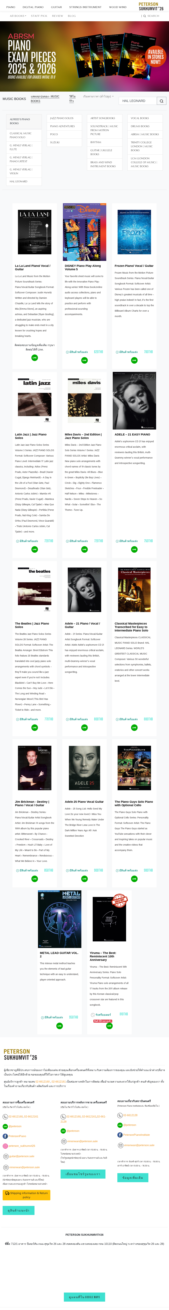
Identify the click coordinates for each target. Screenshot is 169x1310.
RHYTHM (95, 142)
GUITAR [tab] (56, 7)
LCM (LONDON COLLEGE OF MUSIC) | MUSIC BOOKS (144, 162)
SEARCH (150, 16)
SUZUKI (54, 142)
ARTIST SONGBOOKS (102, 118)
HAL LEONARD (18, 181)
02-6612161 (59, 1081)
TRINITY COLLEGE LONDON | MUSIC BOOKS (142, 146)
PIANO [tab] (10, 7)
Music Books (14, 99)
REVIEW (57, 16)
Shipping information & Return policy (28, 1195)
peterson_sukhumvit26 (22, 1145)
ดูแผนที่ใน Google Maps (84, 1297)
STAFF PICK (39, 16)
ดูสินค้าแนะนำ (18, 1210)
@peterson (15, 1126)
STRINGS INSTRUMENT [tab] (85, 7)
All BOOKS (17, 16)
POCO (54, 134)
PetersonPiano (17, 1136)
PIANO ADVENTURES (62, 126)
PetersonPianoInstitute (136, 1134)
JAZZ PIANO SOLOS (61, 118)
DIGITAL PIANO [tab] (33, 7)
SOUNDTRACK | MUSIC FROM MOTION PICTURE (104, 130)
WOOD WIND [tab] (117, 7)
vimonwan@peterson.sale (24, 1167)
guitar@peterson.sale (21, 1156)
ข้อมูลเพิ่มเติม (132, 1177)
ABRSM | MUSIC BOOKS (145, 134)
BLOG (72, 16)
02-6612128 (130, 1115)
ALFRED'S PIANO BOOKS (20, 121)
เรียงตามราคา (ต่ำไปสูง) (97, 96)
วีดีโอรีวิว (72, 99)
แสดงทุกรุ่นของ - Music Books (45, 99)
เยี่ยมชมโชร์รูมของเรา (83, 1174)
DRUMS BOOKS (140, 126)
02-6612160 (42, 1081)
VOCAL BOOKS (140, 118)
